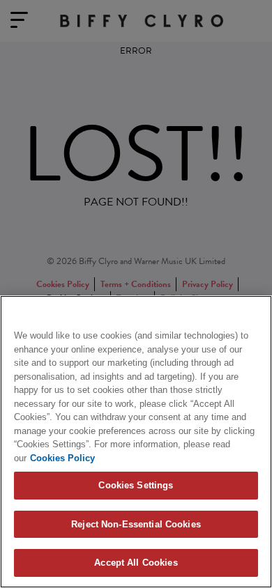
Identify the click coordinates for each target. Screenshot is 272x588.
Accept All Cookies (135, 562)
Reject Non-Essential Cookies (136, 524)
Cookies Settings (135, 485)
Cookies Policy (62, 458)
